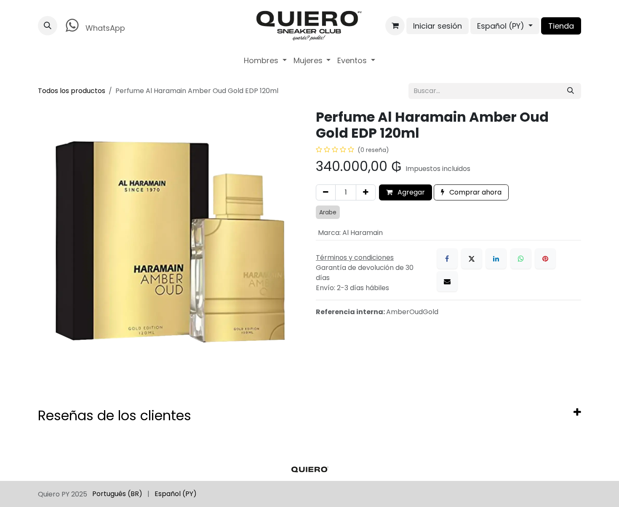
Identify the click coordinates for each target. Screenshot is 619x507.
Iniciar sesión (437, 26)
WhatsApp (104, 28)
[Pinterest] (545, 258)
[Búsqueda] (570, 91)
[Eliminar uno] (326, 192)
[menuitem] (265, 60)
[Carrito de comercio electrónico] (395, 25)
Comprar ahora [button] (475, 192)
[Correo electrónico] (447, 281)
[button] (47, 25)
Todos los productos (71, 91)
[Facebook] (447, 258)
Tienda (561, 26)
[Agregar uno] (366, 192)
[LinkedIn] (496, 258)
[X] (472, 258)
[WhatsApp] (521, 258)
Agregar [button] (410, 192)
